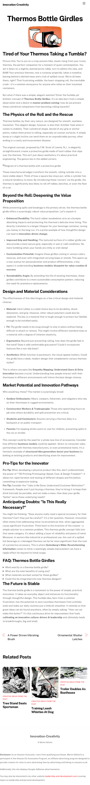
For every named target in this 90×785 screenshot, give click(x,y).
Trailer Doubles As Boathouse (73, 690)
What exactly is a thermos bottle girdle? (26, 567)
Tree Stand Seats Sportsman (15, 705)
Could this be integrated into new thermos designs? (33, 578)
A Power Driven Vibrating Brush (23, 637)
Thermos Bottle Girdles (45, 18)
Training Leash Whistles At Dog (42, 710)
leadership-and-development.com (61, 776)
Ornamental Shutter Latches (70, 637)
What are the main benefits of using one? (27, 571)
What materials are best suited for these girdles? (31, 575)
